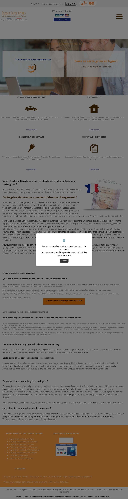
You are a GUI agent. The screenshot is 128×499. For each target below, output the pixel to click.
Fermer (64, 261)
